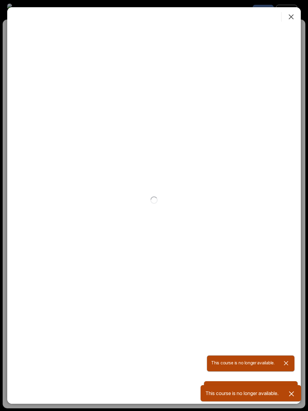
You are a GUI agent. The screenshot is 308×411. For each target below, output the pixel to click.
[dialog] (154, 205)
